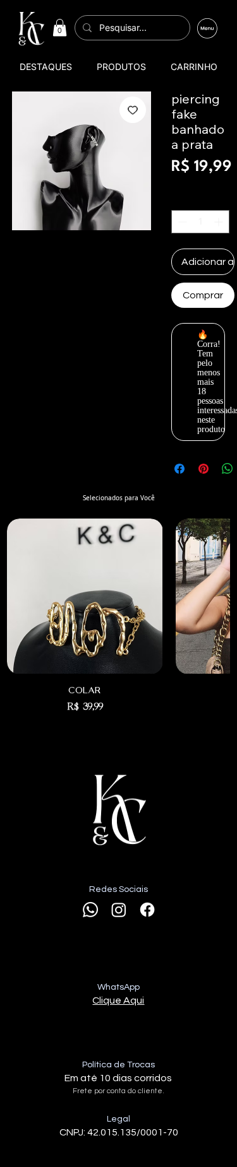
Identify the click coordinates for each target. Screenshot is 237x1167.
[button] (59, 27)
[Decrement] (181, 222)
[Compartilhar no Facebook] (179, 468)
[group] (118, 616)
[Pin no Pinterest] (203, 468)
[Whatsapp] (90, 909)
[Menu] (207, 29)
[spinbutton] (200, 222)
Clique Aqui (118, 1000)
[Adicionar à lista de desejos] (132, 110)
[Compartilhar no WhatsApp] (227, 468)
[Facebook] (147, 909)
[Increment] (220, 222)
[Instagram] (118, 909)
